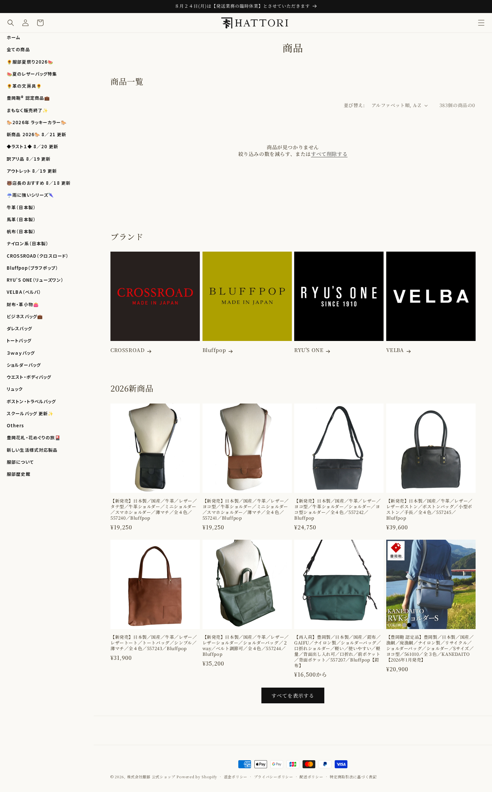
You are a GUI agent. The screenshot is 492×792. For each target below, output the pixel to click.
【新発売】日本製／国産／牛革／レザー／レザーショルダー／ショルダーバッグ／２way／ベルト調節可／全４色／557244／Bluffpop (245, 645)
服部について (20, 462)
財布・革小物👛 (23, 304)
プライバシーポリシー (273, 776)
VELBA (395, 350)
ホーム (13, 37)
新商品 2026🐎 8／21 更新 (36, 134)
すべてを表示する (292, 695)
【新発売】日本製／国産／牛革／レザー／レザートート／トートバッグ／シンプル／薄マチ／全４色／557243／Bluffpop (153, 642)
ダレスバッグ (19, 328)
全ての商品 (18, 49)
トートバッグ (19, 340)
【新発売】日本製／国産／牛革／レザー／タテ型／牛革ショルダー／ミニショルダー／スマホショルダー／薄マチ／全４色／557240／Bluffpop (153, 509)
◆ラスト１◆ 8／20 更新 (32, 146)
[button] (481, 22)
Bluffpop (214, 350)
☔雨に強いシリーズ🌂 (30, 195)
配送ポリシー (311, 776)
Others (15, 425)
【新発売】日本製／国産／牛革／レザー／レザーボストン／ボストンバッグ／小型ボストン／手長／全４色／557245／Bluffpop (429, 509)
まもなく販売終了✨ (27, 110)
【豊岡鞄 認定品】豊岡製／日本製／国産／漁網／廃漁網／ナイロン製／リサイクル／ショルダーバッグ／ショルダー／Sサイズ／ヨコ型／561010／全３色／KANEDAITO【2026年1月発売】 (430, 648)
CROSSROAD (127, 350)
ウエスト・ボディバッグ (29, 377)
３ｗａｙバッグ (21, 353)
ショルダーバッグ (24, 365)
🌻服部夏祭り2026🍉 (30, 62)
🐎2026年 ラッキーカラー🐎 (37, 122)
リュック (15, 389)
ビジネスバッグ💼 (25, 316)
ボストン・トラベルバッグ (31, 401)
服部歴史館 (18, 474)
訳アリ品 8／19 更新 (29, 159)
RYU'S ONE (308, 350)
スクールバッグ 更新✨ (30, 413)
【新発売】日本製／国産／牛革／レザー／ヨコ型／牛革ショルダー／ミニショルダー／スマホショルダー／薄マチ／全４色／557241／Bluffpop (245, 509)
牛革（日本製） (21, 207)
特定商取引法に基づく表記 (353, 776)
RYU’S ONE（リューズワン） (35, 280)
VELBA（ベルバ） (24, 292)
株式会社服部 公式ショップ (151, 776)
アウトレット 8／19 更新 (32, 171)
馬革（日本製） (21, 219)
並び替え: (354, 105)
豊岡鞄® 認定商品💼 (28, 98)
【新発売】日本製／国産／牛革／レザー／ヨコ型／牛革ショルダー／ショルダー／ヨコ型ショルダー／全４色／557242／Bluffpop (337, 509)
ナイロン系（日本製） (28, 243)
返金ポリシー (235, 776)
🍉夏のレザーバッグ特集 (32, 74)
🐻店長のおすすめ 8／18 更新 (39, 183)
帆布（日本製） (21, 231)
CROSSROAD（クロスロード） (38, 256)
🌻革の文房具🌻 (24, 86)
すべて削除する (329, 154)
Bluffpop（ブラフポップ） (32, 268)
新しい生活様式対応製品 (32, 450)
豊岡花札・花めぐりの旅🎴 (34, 437)
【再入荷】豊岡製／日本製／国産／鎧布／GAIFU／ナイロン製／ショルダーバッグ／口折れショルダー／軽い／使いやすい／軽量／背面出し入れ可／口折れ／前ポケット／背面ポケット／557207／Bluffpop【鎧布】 (337, 651)
